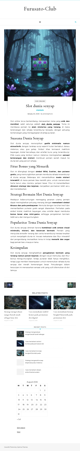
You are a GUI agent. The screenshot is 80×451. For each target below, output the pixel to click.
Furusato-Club (40, 8)
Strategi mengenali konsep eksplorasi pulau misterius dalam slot (34, 362)
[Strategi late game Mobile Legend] (9, 285)
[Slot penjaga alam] (71, 285)
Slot (18, 432)
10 (19, 400)
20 (32, 405)
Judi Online (40, 101)
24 (19, 409)
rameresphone (48, 114)
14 (37, 400)
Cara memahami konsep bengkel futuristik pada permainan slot (63, 315)
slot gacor (21, 428)
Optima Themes (22, 447)
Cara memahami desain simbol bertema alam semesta (33, 371)
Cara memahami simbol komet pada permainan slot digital (38, 315)
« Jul (19, 419)
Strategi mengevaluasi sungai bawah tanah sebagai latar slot (13, 315)
